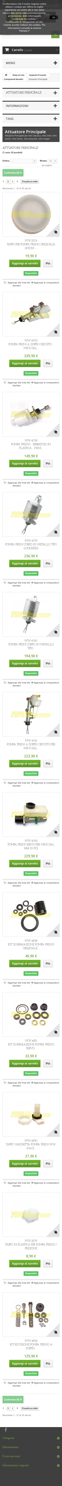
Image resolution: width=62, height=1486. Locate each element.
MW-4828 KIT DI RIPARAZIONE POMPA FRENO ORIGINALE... (31, 944)
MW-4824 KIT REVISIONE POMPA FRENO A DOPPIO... (31, 1345)
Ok (53, 17)
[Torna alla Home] (6, 75)
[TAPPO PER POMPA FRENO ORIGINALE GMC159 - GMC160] (31, 214)
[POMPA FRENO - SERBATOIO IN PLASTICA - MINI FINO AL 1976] (31, 414)
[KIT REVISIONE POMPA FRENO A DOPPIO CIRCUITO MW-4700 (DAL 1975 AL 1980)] (31, 1314)
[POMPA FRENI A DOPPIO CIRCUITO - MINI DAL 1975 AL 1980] (31, 314)
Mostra (43, 161)
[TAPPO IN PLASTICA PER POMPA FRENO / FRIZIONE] (31, 1214)
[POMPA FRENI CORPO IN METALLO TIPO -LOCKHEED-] (31, 514)
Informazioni (17, 106)
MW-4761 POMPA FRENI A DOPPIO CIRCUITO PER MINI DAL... (31, 744)
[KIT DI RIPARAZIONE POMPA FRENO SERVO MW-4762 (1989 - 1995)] (31, 1014)
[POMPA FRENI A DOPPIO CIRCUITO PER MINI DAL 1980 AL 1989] (31, 714)
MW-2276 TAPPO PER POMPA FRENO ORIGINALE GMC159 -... (31, 244)
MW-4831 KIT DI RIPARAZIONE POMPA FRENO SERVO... (31, 1044)
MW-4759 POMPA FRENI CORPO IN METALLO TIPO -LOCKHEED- (31, 544)
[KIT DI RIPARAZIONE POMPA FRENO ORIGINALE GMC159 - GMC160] (31, 914)
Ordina (5, 161)
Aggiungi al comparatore (46, 282)
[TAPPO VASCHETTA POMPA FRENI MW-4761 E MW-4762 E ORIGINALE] (31, 1114)
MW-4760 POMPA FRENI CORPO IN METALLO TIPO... (31, 644)
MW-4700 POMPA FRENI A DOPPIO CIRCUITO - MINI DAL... (31, 344)
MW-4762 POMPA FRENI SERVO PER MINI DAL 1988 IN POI (31, 844)
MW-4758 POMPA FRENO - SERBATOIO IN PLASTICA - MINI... (31, 444)
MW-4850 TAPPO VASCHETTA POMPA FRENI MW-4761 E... (31, 1144)
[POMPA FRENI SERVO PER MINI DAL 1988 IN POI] (31, 814)
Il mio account (11, 1456)
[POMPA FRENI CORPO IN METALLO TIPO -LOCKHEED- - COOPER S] (31, 614)
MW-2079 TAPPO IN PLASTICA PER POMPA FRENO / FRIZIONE (31, 1245)
